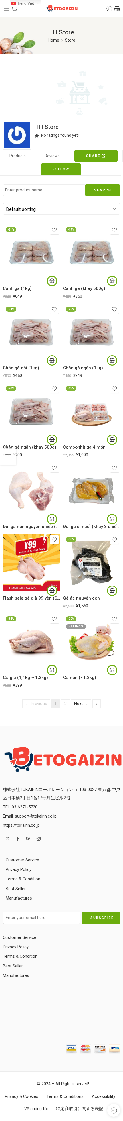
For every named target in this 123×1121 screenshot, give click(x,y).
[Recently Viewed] (113, 1110)
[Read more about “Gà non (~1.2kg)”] (112, 670)
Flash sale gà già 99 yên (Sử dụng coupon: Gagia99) (31, 598)
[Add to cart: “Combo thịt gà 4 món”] (112, 440)
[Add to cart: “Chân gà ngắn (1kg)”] (112, 360)
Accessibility (103, 1096)
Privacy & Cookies (21, 1096)
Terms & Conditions (65, 1096)
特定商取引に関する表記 (79, 1108)
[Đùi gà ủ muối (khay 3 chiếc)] (91, 491)
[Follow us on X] (8, 839)
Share (94, 156)
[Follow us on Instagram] (38, 838)
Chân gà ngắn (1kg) (83, 367)
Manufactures (19, 898)
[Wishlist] (54, 230)
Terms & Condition (23, 879)
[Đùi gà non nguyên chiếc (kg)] (31, 491)
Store (70, 40)
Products (17, 156)
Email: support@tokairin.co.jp (30, 816)
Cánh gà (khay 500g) (84, 288)
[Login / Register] (109, 8)
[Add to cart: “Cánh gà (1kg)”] (52, 281)
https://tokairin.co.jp (21, 825)
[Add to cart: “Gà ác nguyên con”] (112, 591)
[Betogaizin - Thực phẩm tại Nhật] (63, 759)
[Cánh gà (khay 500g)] (91, 253)
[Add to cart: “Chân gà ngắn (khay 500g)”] (52, 440)
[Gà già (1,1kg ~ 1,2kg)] (31, 642)
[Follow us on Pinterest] (28, 838)
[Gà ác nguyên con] (91, 562)
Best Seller (16, 888)
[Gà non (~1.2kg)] (91, 642)
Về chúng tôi (36, 1108)
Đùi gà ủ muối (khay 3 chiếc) (91, 526)
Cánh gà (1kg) (17, 288)
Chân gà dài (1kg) (21, 367)
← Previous (36, 703)
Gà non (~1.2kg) (79, 677)
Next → (81, 703)
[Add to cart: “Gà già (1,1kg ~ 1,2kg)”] (52, 670)
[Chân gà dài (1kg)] (31, 332)
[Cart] (117, 8)
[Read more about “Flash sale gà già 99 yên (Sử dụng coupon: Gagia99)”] (52, 591)
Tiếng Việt (25, 3)
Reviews (52, 156)
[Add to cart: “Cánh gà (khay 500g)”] (112, 281)
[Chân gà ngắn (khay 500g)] (31, 411)
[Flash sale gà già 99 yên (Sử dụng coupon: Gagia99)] (31, 562)
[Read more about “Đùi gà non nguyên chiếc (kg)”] (52, 519)
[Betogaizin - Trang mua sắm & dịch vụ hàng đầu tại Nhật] (61, 8)
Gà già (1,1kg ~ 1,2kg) (25, 677)
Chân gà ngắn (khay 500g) (29, 447)
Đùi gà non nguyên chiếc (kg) (31, 526)
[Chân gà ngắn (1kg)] (91, 332)
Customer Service (22, 860)
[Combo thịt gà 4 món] (91, 411)
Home (53, 40)
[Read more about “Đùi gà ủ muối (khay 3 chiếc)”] (112, 519)
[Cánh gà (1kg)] (31, 253)
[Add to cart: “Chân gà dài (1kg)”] (52, 360)
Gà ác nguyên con (81, 598)
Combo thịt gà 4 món (84, 447)
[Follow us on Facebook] (17, 838)
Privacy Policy (18, 869)
